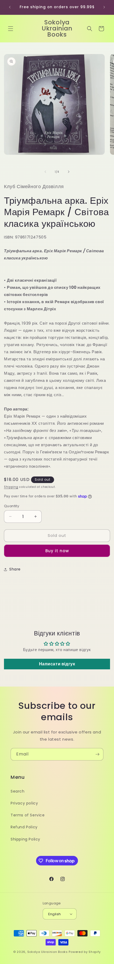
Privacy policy (24, 803)
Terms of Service (28, 815)
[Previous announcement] (10, 7)
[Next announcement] (104, 7)
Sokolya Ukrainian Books (47, 952)
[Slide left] (45, 172)
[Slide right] (68, 172)
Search (18, 791)
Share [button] (15, 569)
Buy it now (57, 551)
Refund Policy (24, 827)
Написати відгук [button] (57, 664)
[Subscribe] (97, 754)
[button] (10, 28)
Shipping (11, 487)
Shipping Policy (25, 839)
